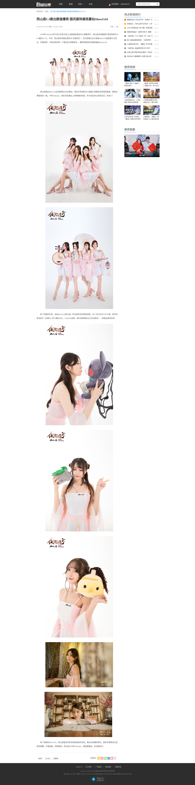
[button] (126, 146)
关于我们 (89, 767)
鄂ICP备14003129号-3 (70, 774)
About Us (79, 767)
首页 (61, 4)
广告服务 (98, 767)
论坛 (90, 4)
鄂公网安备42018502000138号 (122, 774)
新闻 (71, 4)
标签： (41, 758)
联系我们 (108, 767)
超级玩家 (40, 11)
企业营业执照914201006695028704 (103, 774)
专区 (80, 4)
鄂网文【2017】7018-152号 (85, 774)
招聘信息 (118, 767)
